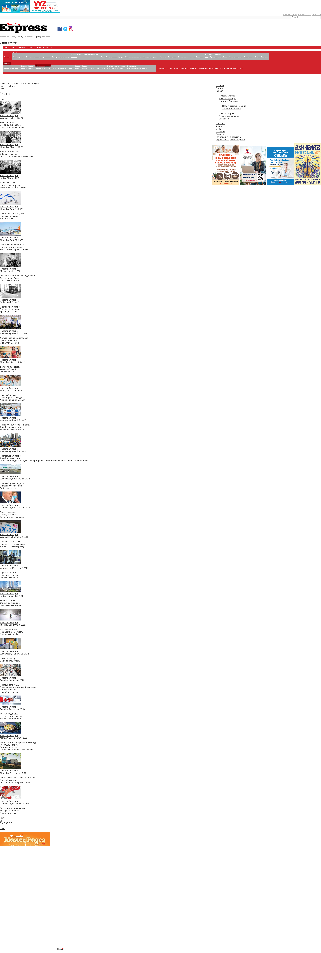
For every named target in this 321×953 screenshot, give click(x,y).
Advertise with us (9, 936)
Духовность (183, 57)
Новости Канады (27, 66)
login (308, 14)
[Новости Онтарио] (10, 112)
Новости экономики (115, 68)
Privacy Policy (10, 951)
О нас (176, 68)
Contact (293, 14)
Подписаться (6, 907)
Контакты (184, 68)
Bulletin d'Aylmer (8, 42)
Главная (7, 57)
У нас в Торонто (196, 57)
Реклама (193, 68)
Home (286, 14)
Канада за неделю (150, 57)
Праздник (172, 57)
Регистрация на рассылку (208, 68)
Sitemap (302, 14)
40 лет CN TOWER (65, 68)
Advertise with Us (18, 47)
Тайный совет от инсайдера (112, 57)
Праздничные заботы (218, 57)
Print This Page (7, 86)
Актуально (248, 57)
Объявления (6, 915)
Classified (161, 68)
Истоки (28, 57)
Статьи (15, 52)
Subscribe (31, 47)
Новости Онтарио (11, 68)
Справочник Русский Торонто (231, 68)
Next (2, 99)
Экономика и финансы (116, 66)
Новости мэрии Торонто (46, 68)
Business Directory (44, 47)
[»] (1, 96)
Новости (7, 63)
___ (206, 57)
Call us (6, 47)
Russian (10, 83)
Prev (2, 88)
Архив (169, 68)
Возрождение (18, 57)
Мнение (163, 57)
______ (74, 57)
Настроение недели (213, 54)
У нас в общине (235, 57)
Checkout (316, 14)
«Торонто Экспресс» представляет (84, 54)
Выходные (131, 66)
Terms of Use (2, 951)
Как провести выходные (137, 68)
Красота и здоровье (42, 57)
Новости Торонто (82, 66)
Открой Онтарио (261, 57)
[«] (1, 91)
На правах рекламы (133, 57)
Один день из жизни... (60, 57)
